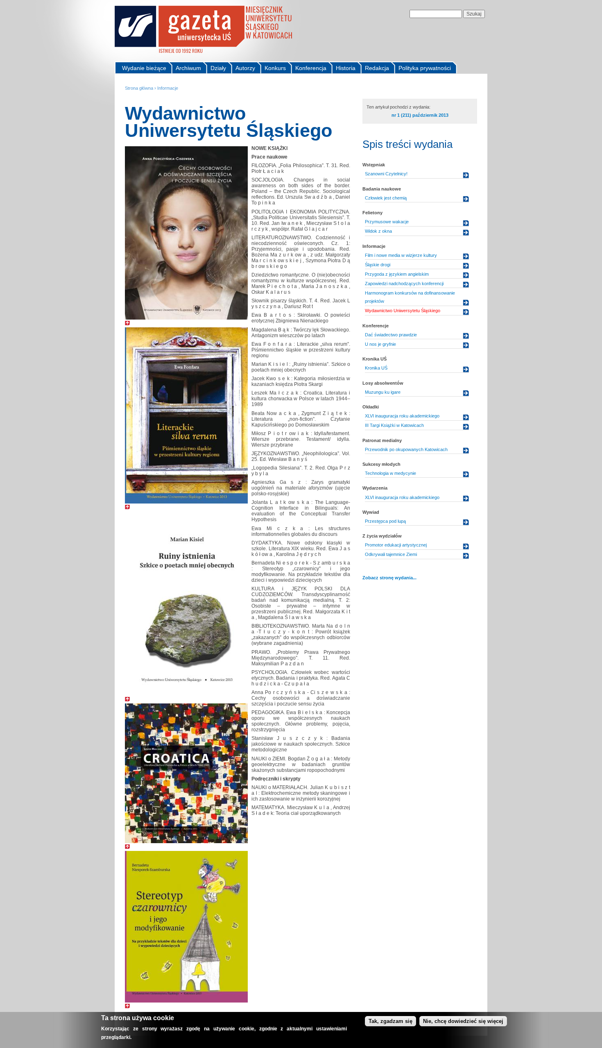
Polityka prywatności (424, 68)
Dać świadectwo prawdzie (391, 334)
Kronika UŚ (376, 367)
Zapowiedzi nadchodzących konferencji (404, 283)
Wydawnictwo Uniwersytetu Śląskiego (402, 310)
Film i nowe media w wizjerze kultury (401, 255)
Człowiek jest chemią (386, 197)
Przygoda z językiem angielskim (397, 274)
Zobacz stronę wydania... (389, 577)
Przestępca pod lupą (385, 521)
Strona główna (139, 88)
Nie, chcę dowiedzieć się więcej (463, 1021)
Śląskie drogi (377, 264)
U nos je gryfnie (380, 344)
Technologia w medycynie (390, 473)
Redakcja (377, 68)
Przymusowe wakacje (387, 221)
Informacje (167, 88)
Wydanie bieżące (144, 68)
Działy (218, 68)
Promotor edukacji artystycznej (396, 544)
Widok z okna (378, 231)
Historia (345, 68)
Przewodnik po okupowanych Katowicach (406, 449)
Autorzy (245, 68)
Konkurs (275, 68)
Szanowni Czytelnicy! (386, 173)
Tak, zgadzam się (390, 1021)
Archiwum (188, 68)
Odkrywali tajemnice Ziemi (391, 554)
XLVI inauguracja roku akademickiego (402, 415)
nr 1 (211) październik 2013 (420, 115)
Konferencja (310, 68)
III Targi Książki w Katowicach (394, 425)
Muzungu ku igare (383, 392)
